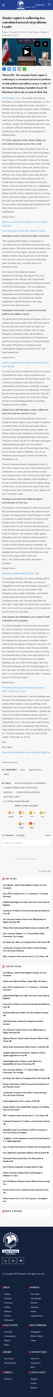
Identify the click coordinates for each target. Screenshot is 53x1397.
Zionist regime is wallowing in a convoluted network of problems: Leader (24, 22)
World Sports (10, 1363)
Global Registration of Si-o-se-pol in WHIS (20, 1101)
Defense (7, 1311)
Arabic (34, 1383)
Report (7, 1340)
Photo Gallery (37, 1336)
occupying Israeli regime (16, 801)
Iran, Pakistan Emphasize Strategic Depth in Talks (23, 1167)
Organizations (37, 1316)
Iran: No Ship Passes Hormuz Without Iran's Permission (25, 1147)
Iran (22, 770)
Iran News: (16, 98)
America (34, 1307)
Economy (8, 1303)
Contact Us (36, 1363)
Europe (34, 1303)
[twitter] (5, 1260)
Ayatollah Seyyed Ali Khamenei (30, 783)
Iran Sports (9, 1358)
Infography (36, 1332)
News (6, 1345)
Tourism (7, 1298)
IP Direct (8, 1379)
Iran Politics (35, 770)
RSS (32, 1367)
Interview (8, 1332)
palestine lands (12, 797)
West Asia (35, 1294)
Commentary (10, 1336)
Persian (34, 1387)
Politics (7, 1294)
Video (6, 774)
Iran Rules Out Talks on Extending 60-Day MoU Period (25, 942)
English (34, 1379)
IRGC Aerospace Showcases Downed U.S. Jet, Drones (24, 956)
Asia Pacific (36, 1298)
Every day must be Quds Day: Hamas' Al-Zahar (23, 231)
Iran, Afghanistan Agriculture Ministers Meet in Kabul (24, 1153)
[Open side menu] (3, 5)
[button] (26, 52)
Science (7, 1316)
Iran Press (6, 98)
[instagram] (13, 1260)
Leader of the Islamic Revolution (21, 788)
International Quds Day (28, 792)
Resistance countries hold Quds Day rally (20, 573)
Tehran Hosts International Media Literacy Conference (24, 928)
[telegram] (20, 1260)
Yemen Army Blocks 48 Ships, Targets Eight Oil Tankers (25, 981)
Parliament (9, 1320)
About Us (35, 1358)
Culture (7, 1307)
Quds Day (8, 792)
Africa (33, 1311)
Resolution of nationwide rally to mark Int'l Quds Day (26, 752)
